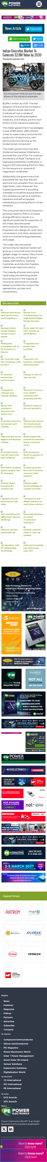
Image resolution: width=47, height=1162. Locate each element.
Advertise (9, 1021)
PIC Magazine (11, 1048)
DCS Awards (10, 1097)
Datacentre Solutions (15, 1068)
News (7, 1001)
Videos (7, 1013)
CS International (12, 1080)
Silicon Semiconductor (16, 1044)
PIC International (13, 1084)
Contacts (8, 1029)
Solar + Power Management (19, 1056)
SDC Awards (10, 1101)
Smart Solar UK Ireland (16, 1060)
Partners (8, 1017)
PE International (12, 1088)
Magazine (9, 1009)
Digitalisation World (14, 1072)
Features (8, 1005)
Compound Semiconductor (18, 1039)
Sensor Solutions (13, 1064)
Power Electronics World (17, 1052)
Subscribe (9, 1025)
